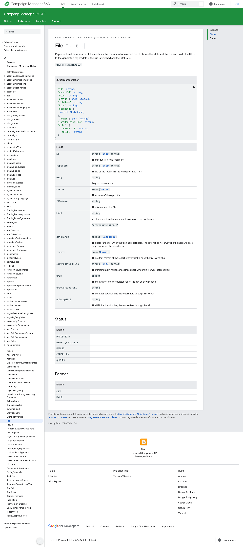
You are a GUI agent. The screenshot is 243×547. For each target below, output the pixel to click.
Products (69, 37)
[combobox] (187, 4)
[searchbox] (22, 31)
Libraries (52, 476)
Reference (24, 21)
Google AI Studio (186, 492)
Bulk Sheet (98, 3)
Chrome (182, 481)
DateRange (77, 112)
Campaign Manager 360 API (25, 14)
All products (167, 526)
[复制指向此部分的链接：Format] (71, 374)
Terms (51, 540)
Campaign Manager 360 (30, 4)
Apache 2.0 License (57, 417)
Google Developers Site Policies (102, 417)
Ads (80, 37)
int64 (106, 153)
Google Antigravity (187, 497)
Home (58, 37)
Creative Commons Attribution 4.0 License (138, 414)
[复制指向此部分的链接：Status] (69, 319)
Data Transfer (78, 3)
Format (84, 118)
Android (182, 476)
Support (56, 21)
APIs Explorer (55, 481)
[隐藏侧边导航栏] (40, 541)
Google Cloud (185, 502)
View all (182, 513)
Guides (8, 21)
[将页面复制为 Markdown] (77, 46)
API (63, 3)
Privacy (62, 540)
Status (84, 98)
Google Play (184, 508)
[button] (21, 42)
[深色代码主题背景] (194, 86)
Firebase (182, 487)
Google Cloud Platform (143, 526)
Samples (41, 21)
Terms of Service (122, 476)
